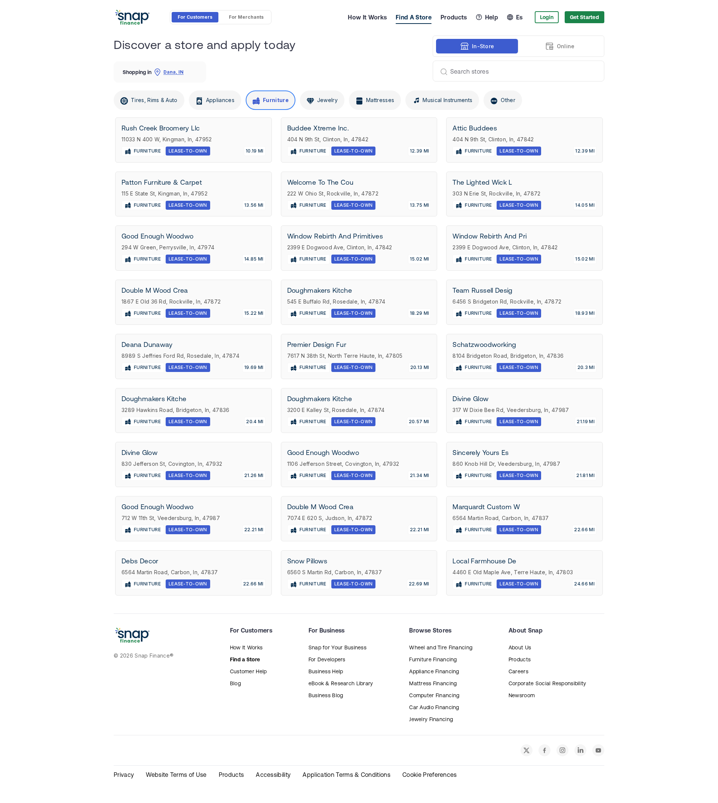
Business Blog (326, 695)
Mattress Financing (433, 683)
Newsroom (522, 695)
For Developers (327, 659)
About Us (520, 647)
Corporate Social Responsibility (547, 683)
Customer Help (248, 671)
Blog (235, 683)
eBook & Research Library (341, 683)
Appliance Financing (434, 671)
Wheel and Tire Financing (440, 647)
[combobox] (515, 71)
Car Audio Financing (434, 707)
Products (454, 17)
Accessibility (273, 774)
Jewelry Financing (431, 719)
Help (491, 17)
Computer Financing (434, 695)
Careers (518, 671)
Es (519, 17)
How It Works (367, 17)
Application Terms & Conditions (346, 774)
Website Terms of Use (176, 774)
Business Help (326, 671)
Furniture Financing (433, 659)
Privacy (124, 774)
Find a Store (245, 659)
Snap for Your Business (337, 647)
